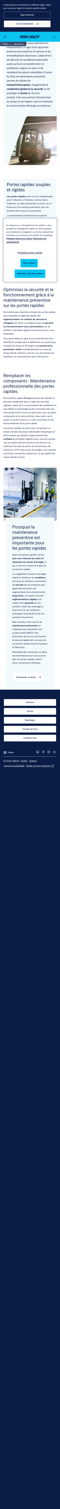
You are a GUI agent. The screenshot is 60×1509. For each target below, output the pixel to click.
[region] (30, 250)
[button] (27, 15)
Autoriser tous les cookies (30, 273)
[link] (27, 24)
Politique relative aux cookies (19, 238)
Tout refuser (29, 263)
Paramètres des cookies (30, 252)
